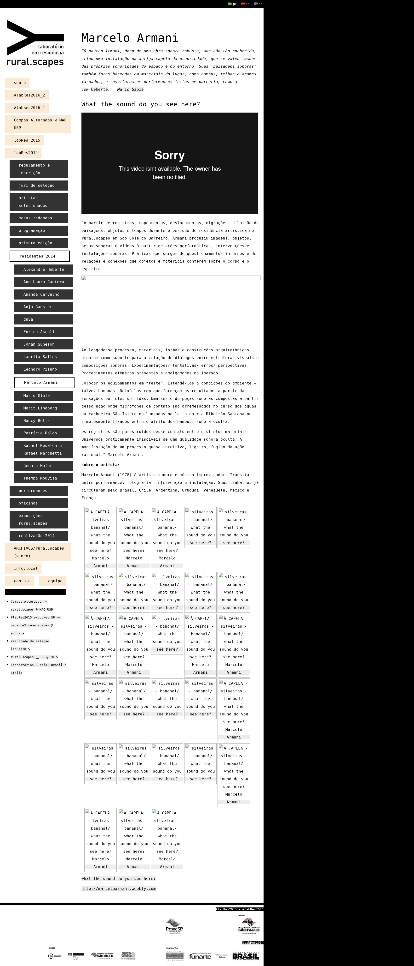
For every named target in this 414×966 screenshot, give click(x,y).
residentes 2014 (37, 256)
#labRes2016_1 (29, 107)
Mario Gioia (130, 89)
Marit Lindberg (40, 408)
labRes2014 (26, 152)
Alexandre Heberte (43, 269)
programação (32, 230)
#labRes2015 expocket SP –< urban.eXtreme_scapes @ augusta (36, 625)
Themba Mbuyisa (40, 478)
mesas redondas (35, 218)
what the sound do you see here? (118, 878)
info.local (26, 568)
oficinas (28, 503)
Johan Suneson (39, 344)
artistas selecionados (33, 202)
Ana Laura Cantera (43, 282)
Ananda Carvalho (41, 294)
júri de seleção (37, 185)
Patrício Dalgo (40, 433)
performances (33, 490)
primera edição (35, 243)
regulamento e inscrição (34, 169)
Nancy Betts (36, 420)
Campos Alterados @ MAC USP (40, 124)
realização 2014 (37, 536)
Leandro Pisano (40, 369)
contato (22, 581)
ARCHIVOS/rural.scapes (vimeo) (39, 552)
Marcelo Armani (41, 382)
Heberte (99, 89)
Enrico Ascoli (39, 332)
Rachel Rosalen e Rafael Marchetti (42, 449)
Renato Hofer (37, 465)
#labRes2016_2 (29, 95)
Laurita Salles (40, 356)
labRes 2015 (27, 140)
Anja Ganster (37, 307)
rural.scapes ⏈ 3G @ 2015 (34, 657)
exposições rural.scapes (33, 519)
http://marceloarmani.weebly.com (118, 888)
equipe (55, 581)
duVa (28, 319)
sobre (20, 82)
